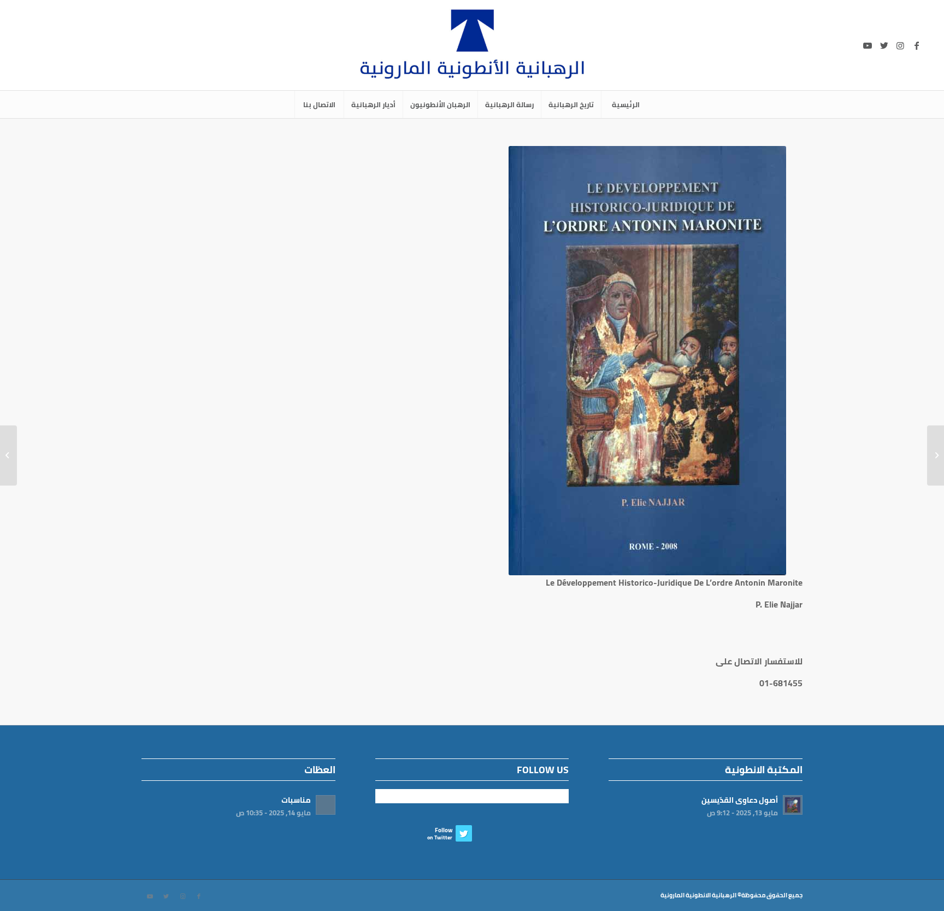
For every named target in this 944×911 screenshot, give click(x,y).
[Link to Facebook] (916, 45)
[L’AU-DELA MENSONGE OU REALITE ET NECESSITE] (935, 455)
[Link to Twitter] (884, 45)
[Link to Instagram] (900, 45)
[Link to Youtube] (867, 45)
